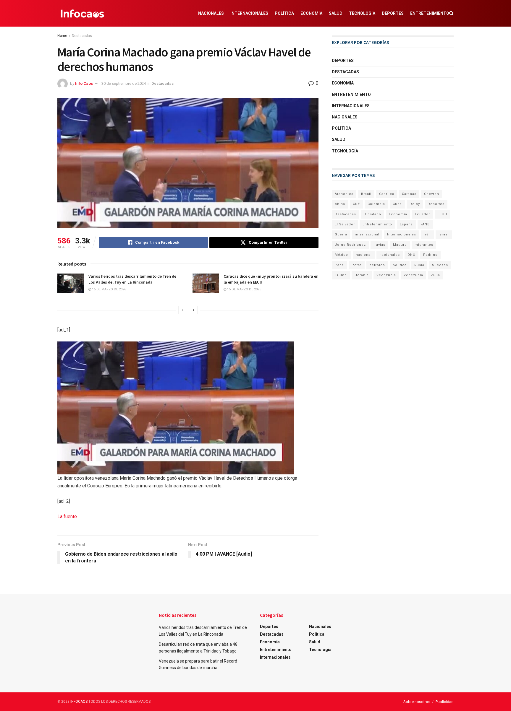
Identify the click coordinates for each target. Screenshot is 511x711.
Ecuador (422, 214)
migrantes (424, 245)
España (406, 224)
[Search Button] (451, 13)
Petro (357, 265)
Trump (341, 275)
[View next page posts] (193, 310)
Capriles (386, 194)
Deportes (393, 13)
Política (284, 13)
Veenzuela (386, 275)
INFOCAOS (79, 701)
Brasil (366, 194)
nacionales (389, 255)
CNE (356, 204)
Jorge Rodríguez (350, 245)
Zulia (435, 275)
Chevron (431, 194)
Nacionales (211, 13)
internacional (367, 234)
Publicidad (445, 701)
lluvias (379, 245)
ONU (411, 255)
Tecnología (362, 13)
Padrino (430, 255)
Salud (335, 13)
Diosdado (372, 214)
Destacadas (82, 36)
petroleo (377, 265)
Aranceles (344, 194)
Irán (427, 234)
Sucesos (440, 265)
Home (62, 36)
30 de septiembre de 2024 (123, 83)
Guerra (341, 234)
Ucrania (362, 275)
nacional (364, 255)
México (341, 255)
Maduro (400, 245)
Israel (444, 234)
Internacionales (249, 13)
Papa (339, 265)
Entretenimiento (429, 13)
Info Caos (84, 83)
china (340, 204)
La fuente (67, 516)
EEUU (442, 214)
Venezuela (413, 275)
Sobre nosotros (416, 701)
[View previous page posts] (182, 310)
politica (400, 265)
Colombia (376, 204)
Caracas (409, 194)
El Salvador (345, 224)
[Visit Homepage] (82, 13)
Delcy (415, 204)
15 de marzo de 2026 (108, 289)
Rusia (419, 265)
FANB (425, 224)
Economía (311, 13)
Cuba (397, 204)
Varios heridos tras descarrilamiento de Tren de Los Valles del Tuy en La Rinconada (132, 279)
